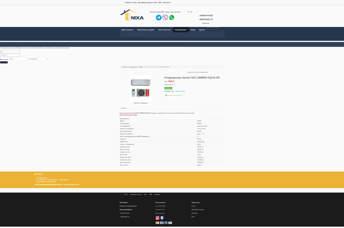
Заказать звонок (213, 28)
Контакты (167, 2)
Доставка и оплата (145, 2)
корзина (205, 23)
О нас (134, 2)
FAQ (160, 2)
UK (188, 12)
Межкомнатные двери (146, 30)
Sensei (141, 67)
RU (191, 12)
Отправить (4, 62)
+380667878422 (206, 15)
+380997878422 (180, 91)
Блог (155, 2)
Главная (128, 2)
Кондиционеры (180, 30)
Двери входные (127, 30)
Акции (193, 30)
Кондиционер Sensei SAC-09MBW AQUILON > (198, 72)
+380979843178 (124, 217)
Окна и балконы (164, 30)
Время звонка (4, 59)
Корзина (202, 30)
